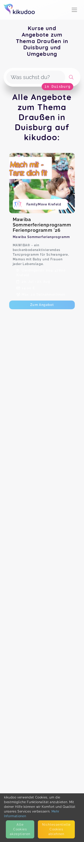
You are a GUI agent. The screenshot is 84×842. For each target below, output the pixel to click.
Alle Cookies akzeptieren (20, 829)
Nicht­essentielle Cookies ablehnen (56, 829)
